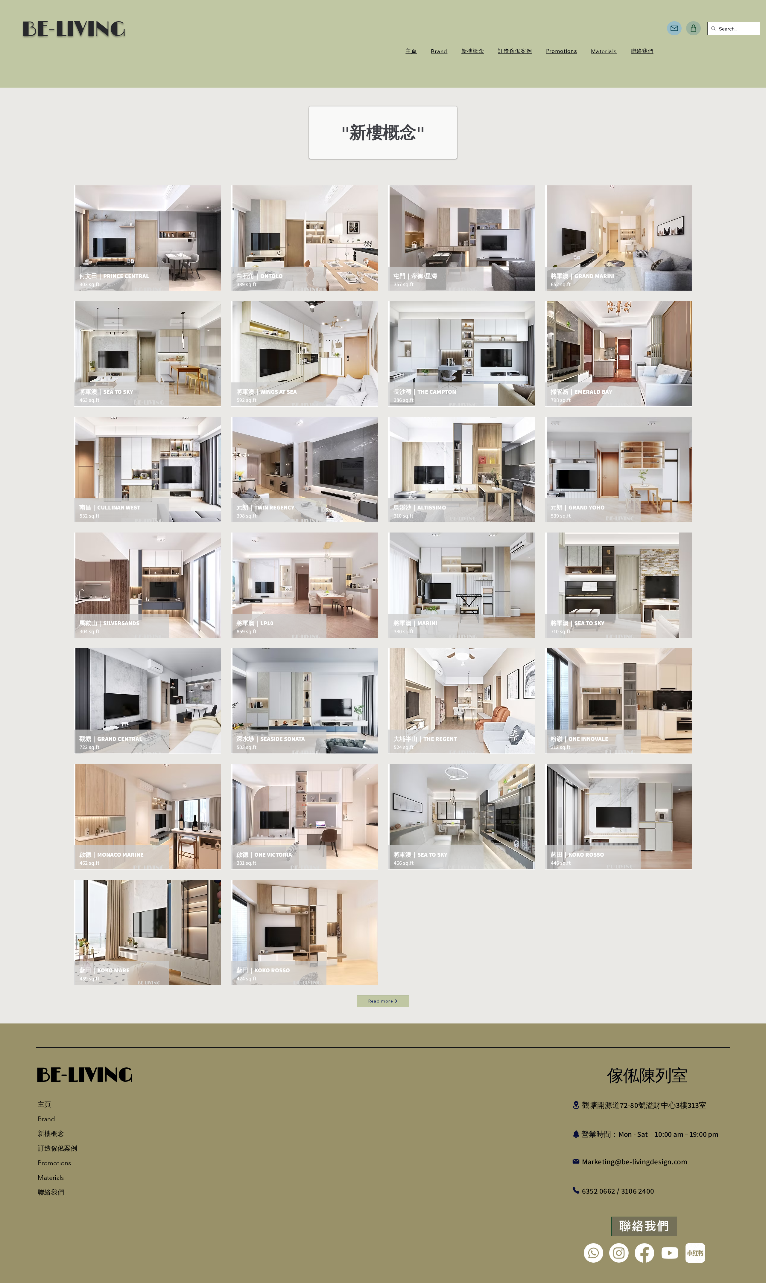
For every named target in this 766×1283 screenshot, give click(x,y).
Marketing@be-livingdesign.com (634, 1161)
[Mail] (674, 28)
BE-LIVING (84, 1075)
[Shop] (693, 28)
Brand (46, 1119)
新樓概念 (51, 1134)
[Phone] (576, 1190)
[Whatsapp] (593, 1253)
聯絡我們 (51, 1192)
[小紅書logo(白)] (695, 1253)
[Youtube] (670, 1253)
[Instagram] (619, 1253)
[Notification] (576, 1134)
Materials (51, 1178)
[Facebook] (644, 1253)
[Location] (576, 1105)
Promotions (54, 1163)
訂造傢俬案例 (55, 1148)
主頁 (44, 1104)
